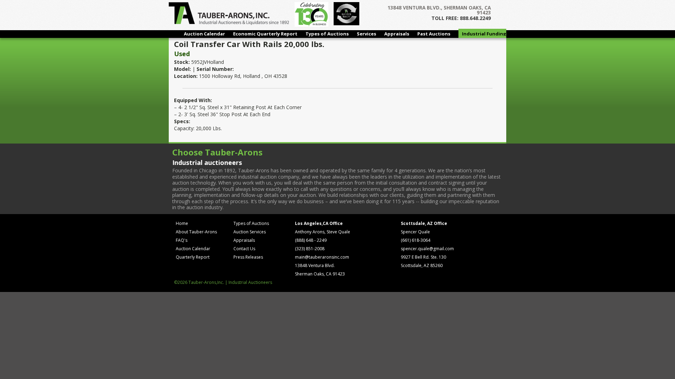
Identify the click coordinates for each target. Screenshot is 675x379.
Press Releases (248, 257)
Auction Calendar (204, 34)
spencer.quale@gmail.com (427, 249)
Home (182, 223)
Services (366, 34)
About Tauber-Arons (196, 232)
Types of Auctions (327, 34)
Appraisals (396, 34)
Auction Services (249, 232)
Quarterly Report (193, 257)
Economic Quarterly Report (265, 34)
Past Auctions (433, 34)
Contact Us (244, 249)
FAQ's (181, 240)
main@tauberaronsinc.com (322, 257)
